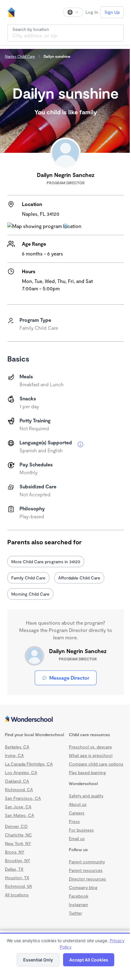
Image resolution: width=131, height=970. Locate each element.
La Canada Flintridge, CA (29, 763)
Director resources (87, 878)
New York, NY (18, 843)
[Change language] (73, 12)
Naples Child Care (20, 56)
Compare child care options (96, 763)
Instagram (78, 904)
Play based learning (87, 772)
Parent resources (86, 870)
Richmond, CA (19, 789)
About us (78, 804)
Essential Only (38, 959)
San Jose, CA (18, 806)
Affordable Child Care (79, 577)
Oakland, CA (17, 781)
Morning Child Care (30, 594)
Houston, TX (17, 877)
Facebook (78, 895)
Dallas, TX (14, 869)
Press (74, 821)
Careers (76, 812)
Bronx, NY (14, 851)
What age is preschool (90, 755)
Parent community (87, 861)
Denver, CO (16, 826)
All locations (17, 894)
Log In (92, 12)
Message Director (69, 678)
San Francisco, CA (23, 798)
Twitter (75, 913)
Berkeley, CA (17, 746)
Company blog (83, 887)
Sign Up (112, 12)
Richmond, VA (18, 886)
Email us (77, 838)
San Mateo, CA (19, 815)
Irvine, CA (14, 755)
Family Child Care (28, 577)
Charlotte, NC (18, 834)
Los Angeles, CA (21, 772)
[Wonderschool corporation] (65, 719)
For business (81, 829)
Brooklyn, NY (17, 860)
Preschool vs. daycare (90, 746)
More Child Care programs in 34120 (45, 561)
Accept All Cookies (88, 959)
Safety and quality (86, 795)
